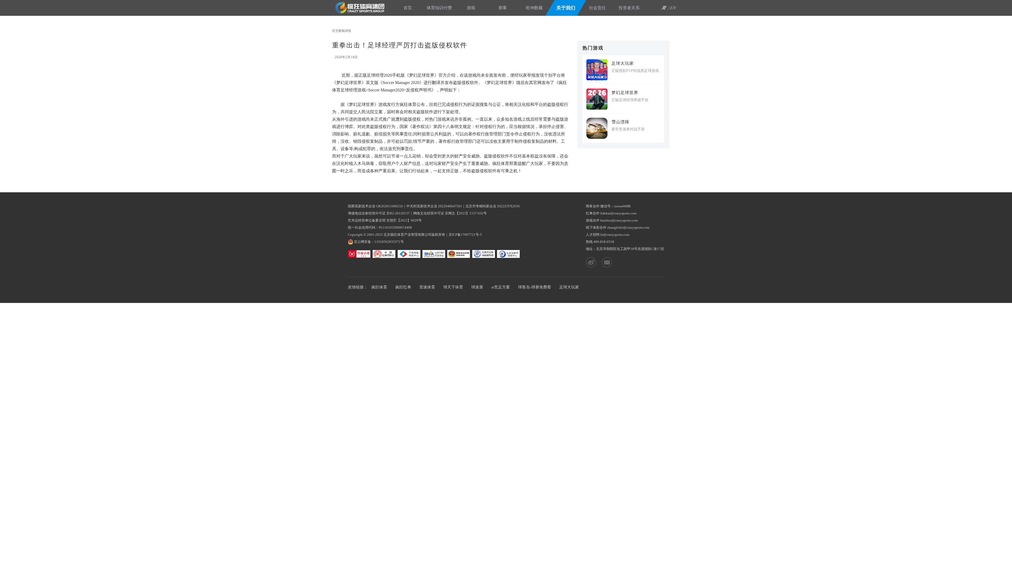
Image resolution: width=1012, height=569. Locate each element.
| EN (672, 8)
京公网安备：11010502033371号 (379, 242)
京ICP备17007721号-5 (465, 235)
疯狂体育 (361, 7)
